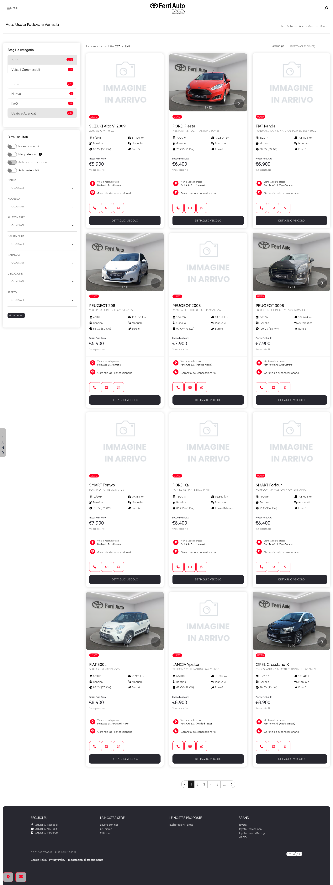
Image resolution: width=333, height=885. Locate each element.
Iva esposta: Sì (28, 146)
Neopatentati (28, 154)
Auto (42, 59)
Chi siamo (106, 829)
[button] (11, 8)
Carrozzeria (16, 235)
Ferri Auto (287, 26)
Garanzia (14, 254)
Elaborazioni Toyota (181, 824)
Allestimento (16, 217)
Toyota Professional (250, 829)
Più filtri (18, 315)
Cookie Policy (39, 859)
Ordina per (278, 46)
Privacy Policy (57, 859)
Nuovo (41, 93)
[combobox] (42, 188)
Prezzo (12, 292)
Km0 (41, 103)
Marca (12, 179)
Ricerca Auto (306, 26)
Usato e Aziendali (41, 113)
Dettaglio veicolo (125, 220)
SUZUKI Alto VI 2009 (107, 127)
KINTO (243, 837)
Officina (105, 833)
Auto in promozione (32, 162)
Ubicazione (15, 273)
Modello (14, 198)
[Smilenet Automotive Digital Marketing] (294, 854)
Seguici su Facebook (46, 824)
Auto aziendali (28, 170)
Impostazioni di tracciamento (85, 859)
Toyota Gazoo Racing (252, 833)
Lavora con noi (109, 824)
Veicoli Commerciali (42, 69)
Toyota (243, 824)
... (224, 784)
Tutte (41, 84)
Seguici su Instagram (46, 832)
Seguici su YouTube (45, 828)
